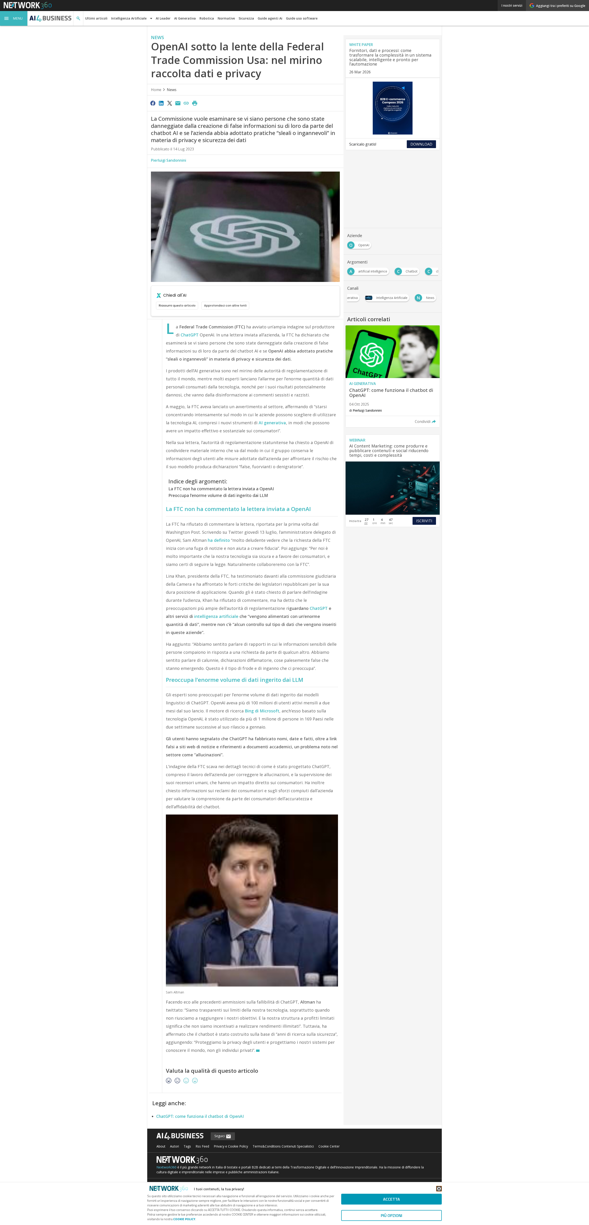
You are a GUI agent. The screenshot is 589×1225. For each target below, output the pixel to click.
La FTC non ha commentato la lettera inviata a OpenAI (221, 488)
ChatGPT (190, 335)
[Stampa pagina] (194, 103)
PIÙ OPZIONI (391, 1215)
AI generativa (272, 422)
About (160, 1146)
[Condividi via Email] (178, 103)
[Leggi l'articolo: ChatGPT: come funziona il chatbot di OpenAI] (393, 376)
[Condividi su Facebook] (152, 103)
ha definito (219, 540)
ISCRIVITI (424, 520)
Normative (226, 18)
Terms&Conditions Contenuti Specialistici (283, 1146)
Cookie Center (329, 1146)
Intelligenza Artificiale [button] (129, 18)
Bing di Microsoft (262, 711)
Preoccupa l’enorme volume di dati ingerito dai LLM (218, 495)
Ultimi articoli (96, 18)
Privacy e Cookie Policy (231, 1146)
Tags (187, 1146)
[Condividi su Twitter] (169, 103)
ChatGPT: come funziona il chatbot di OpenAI (200, 1116)
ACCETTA (391, 1199)
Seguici (220, 1136)
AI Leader (163, 18)
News (171, 89)
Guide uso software (302, 18)
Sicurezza (246, 18)
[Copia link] (186, 103)
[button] (14, 18)
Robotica (206, 18)
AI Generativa (185, 18)
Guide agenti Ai (270, 18)
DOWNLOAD (421, 144)
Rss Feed (202, 1146)
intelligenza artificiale (216, 616)
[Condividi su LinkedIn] (161, 103)
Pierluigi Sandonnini (168, 160)
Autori (174, 1146)
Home (156, 89)
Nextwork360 (166, 1167)
